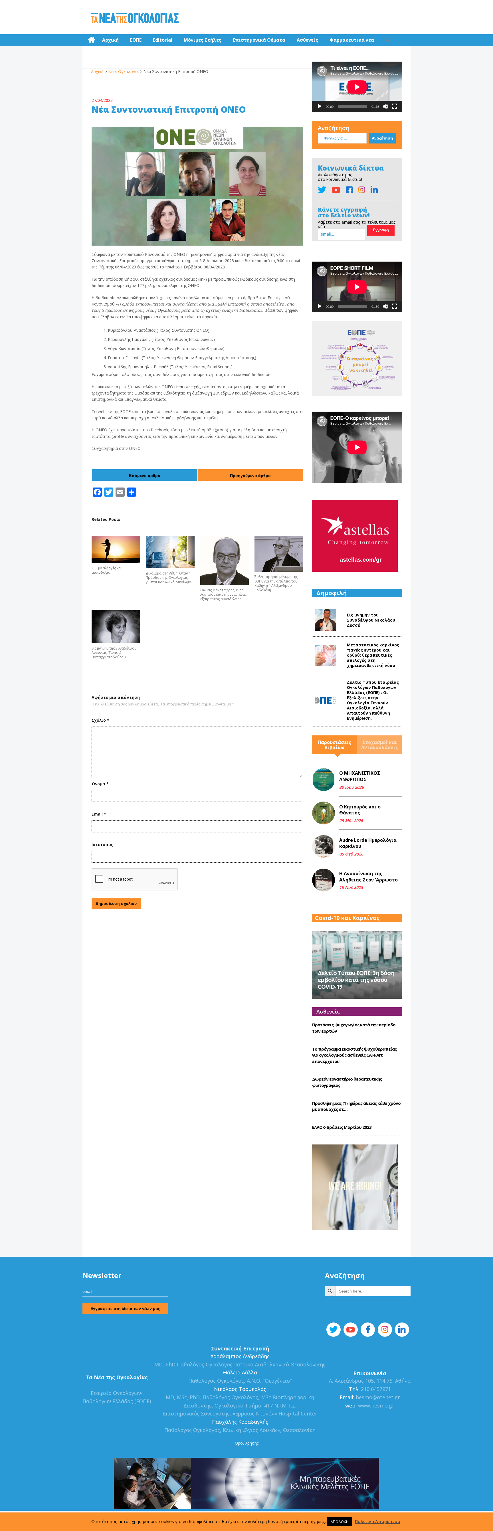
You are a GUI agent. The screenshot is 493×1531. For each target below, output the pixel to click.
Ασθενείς (307, 40)
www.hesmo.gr (376, 1405)
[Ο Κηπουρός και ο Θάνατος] (323, 813)
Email (99, 814)
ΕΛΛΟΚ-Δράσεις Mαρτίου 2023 (341, 1127)
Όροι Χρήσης (246, 1443)
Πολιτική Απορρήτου (377, 1521)
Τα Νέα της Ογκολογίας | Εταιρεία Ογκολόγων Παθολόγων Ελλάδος (135, 18)
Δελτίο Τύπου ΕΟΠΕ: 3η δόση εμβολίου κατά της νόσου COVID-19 (356, 979)
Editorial (162, 40)
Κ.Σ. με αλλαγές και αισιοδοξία (107, 570)
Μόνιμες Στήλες (202, 40)
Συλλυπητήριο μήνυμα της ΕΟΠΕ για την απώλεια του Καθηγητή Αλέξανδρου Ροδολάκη (276, 583)
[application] (357, 87)
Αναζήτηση (333, 128)
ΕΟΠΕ (136, 40)
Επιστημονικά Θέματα (259, 40)
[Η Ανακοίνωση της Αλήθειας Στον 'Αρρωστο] (323, 880)
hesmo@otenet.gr (377, 1397)
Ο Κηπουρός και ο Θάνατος (360, 810)
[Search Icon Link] (388, 40)
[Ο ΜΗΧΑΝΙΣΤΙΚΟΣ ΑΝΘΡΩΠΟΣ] (323, 779)
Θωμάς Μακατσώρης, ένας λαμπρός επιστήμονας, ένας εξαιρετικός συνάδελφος (223, 594)
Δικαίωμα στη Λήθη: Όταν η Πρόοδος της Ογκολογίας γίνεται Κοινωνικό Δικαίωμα (168, 578)
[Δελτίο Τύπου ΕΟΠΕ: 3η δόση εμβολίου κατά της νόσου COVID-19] (357, 964)
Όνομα (100, 783)
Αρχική (110, 40)
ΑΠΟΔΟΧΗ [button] (340, 1521)
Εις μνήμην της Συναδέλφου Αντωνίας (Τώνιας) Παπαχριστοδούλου (114, 653)
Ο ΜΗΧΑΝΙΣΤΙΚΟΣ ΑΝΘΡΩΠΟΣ (359, 776)
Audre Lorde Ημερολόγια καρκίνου (368, 843)
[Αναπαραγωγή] (319, 106)
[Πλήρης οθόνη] (394, 106)
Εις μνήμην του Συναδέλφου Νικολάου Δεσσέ (371, 620)
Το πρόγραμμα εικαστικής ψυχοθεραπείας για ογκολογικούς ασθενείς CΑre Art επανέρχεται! (354, 1055)
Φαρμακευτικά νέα (352, 40)
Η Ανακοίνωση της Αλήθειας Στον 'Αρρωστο (368, 876)
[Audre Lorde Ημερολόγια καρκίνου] (323, 846)
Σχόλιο (100, 720)
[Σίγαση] (385, 106)
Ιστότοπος (102, 844)
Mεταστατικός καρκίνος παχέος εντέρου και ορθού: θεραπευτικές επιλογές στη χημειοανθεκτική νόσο (373, 655)
